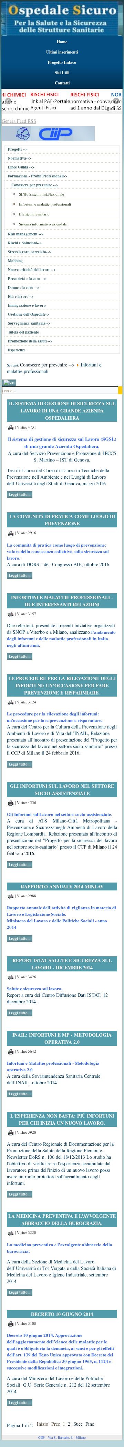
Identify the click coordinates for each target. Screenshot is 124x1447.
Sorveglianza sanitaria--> (29, 323)
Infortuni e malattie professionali (45, 204)
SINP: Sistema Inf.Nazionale (41, 194)
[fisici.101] (86, 112)
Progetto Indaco (62, 62)
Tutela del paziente (23, 332)
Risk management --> (25, 234)
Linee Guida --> (21, 167)
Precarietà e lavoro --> (27, 278)
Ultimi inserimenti (62, 52)
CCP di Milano (25, 752)
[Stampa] (10, 427)
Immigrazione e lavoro (27, 305)
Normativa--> (19, 158)
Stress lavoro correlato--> (29, 252)
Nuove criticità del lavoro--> (31, 269)
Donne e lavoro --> (23, 287)
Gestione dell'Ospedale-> (28, 314)
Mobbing (15, 261)
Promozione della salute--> (30, 341)
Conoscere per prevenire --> (34, 185)
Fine (89, 1424)
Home (62, 42)
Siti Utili (62, 72)
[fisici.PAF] (34, 112)
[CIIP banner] (48, 132)
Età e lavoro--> (20, 296)
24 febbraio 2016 (62, 752)
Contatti (62, 83)
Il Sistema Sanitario (34, 214)
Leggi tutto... (20, 494)
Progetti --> (18, 149)
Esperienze (16, 350)
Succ (78, 1424)
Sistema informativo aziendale (43, 223)
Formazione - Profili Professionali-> (37, 176)
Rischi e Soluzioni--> (25, 243)
